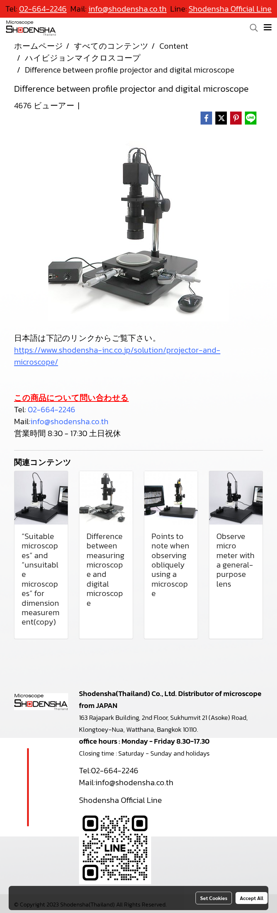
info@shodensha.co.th (69, 421)
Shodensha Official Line (230, 9)
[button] (251, 28)
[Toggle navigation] (268, 28)
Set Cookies (213, 898)
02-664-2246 (51, 410)
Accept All (251, 898)
